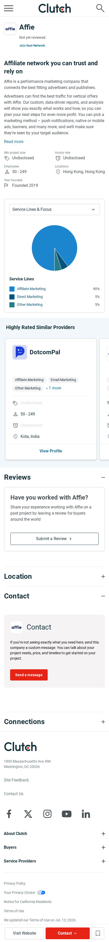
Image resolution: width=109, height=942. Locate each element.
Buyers (10, 847)
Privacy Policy (15, 883)
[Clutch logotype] (54, 8)
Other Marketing (30, 305)
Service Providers (20, 861)
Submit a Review (51, 538)
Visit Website (24, 933)
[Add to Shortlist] (98, 933)
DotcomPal (45, 352)
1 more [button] (55, 388)
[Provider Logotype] (10, 29)
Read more (13, 141)
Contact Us (13, 793)
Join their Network (32, 45)
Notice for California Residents (27, 902)
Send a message (29, 675)
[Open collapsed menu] (9, 8)
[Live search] (100, 8)
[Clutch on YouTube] (67, 814)
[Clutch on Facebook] (9, 814)
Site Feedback (16, 780)
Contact (65, 933)
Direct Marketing (30, 297)
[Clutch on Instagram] (47, 814)
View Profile (51, 451)
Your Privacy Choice (19, 893)
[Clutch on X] (28, 814)
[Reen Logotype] (19, 352)
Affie (26, 27)
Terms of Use (14, 911)
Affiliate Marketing (31, 289)
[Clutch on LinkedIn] (86, 814)
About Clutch (15, 833)
